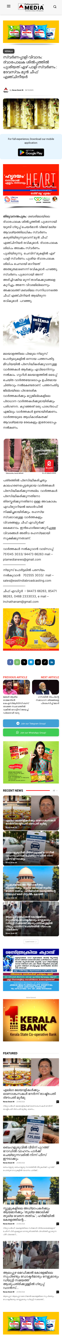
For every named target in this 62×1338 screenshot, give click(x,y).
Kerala (9, 51)
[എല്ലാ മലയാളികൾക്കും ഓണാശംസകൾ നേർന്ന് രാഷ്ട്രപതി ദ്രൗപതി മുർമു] (31, 813)
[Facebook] (10, 662)
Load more (29, 941)
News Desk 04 (11, 827)
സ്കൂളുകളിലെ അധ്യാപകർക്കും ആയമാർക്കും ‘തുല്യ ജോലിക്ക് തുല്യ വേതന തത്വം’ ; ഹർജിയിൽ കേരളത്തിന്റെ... (28, 1213)
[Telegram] (31, 662)
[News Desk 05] (6, 90)
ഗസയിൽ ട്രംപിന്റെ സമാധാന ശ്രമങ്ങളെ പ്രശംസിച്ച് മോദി (47, 700)
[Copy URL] (45, 662)
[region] (31, 33)
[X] (24, 662)
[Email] (38, 662)
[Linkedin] (52, 662)
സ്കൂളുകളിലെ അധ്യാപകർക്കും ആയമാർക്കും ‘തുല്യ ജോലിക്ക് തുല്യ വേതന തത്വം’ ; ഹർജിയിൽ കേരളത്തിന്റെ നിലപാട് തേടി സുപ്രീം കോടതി (31, 889)
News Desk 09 (11, 933)
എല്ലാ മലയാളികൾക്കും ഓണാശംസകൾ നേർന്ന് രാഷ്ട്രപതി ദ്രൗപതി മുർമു (31, 822)
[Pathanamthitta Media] (31, 7)
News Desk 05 (17, 90)
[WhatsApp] (17, 662)
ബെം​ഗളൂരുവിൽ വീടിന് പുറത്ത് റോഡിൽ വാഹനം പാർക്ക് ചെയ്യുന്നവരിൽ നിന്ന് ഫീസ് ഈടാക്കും (30, 855)
